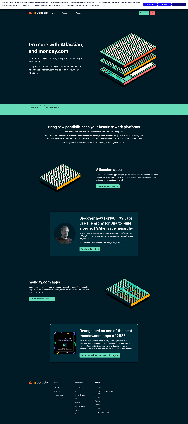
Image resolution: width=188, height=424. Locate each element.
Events (77, 410)
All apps (56, 387)
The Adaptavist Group (102, 412)
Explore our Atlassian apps (108, 186)
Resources (66, 13)
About (78, 13)
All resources (79, 387)
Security (98, 405)
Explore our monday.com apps (42, 299)
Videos (77, 399)
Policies (98, 401)
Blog (76, 391)
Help (76, 414)
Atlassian (57, 391)
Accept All (150, 4)
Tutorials (77, 403)
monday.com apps (51, 107)
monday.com (58, 395)
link (90, 3)
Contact (98, 387)
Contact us (144, 13)
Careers (98, 409)
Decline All (165, 4)
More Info (179, 4)
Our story (98, 397)
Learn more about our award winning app (100, 355)
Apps (54, 13)
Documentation (80, 406)
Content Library (80, 395)
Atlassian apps (35, 107)
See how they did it (90, 249)
